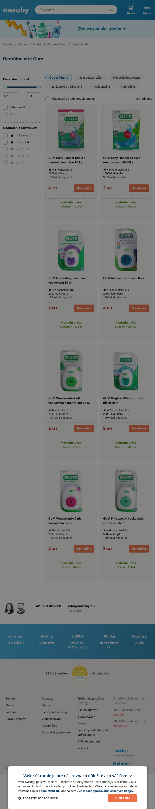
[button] (38, 798)
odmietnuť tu (50, 791)
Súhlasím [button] (122, 798)
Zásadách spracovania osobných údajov (106, 791)
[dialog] (77, 787)
